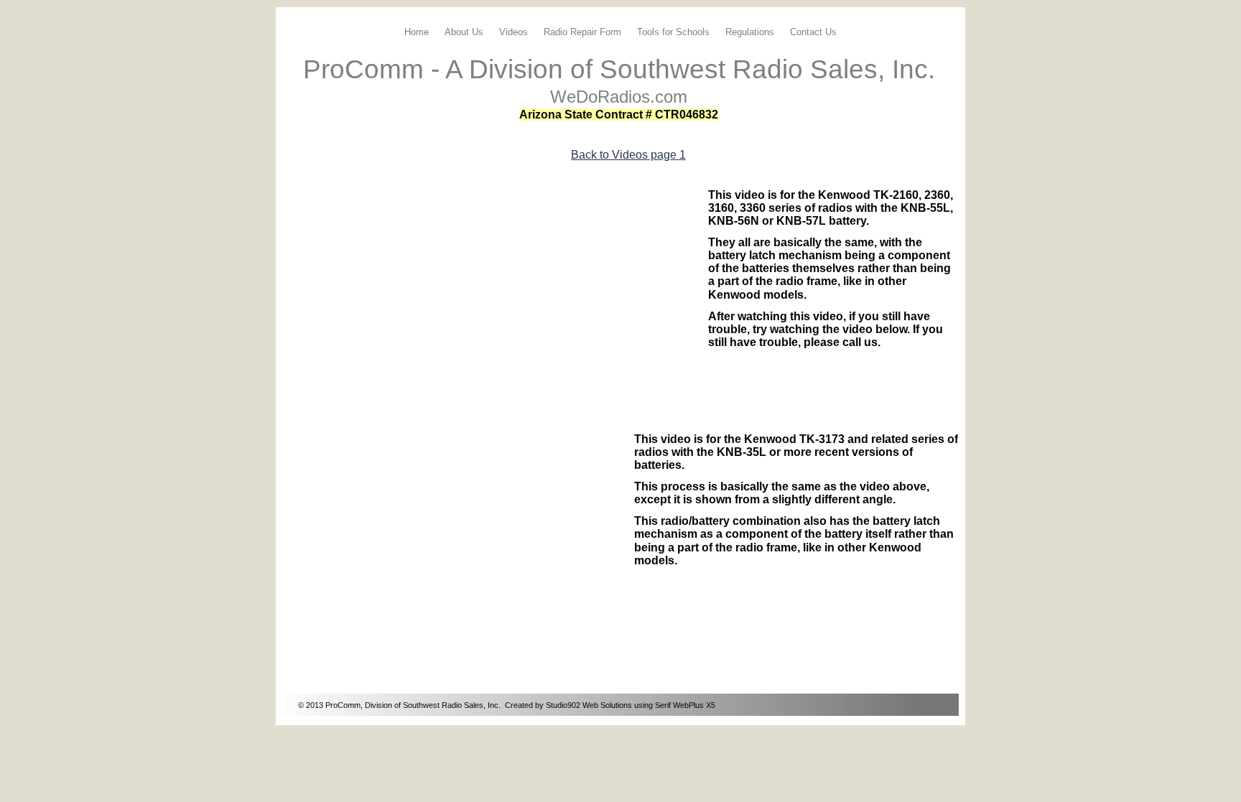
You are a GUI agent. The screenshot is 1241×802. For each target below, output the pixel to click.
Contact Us (813, 32)
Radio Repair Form (582, 32)
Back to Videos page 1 (628, 155)
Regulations (749, 32)
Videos (513, 32)
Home (416, 32)
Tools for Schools (673, 32)
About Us (464, 32)
